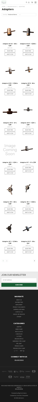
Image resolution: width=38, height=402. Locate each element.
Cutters (19, 336)
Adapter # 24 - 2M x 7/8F (10, 45)
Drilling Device (19, 339)
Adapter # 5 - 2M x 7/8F (10, 203)
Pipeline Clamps (19, 346)
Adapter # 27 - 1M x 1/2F (28, 242)
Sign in (15, 314)
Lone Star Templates (22, 395)
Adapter (19, 327)
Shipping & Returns (19, 309)
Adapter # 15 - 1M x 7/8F (28, 84)
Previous (3, 400)
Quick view (10, 51)
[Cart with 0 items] (32, 2)
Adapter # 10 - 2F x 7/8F (10, 124)
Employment (19, 304)
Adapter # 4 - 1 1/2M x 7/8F (28, 203)
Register (22, 314)
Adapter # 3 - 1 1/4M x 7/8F (10, 242)
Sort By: (5, 14)
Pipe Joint (19, 343)
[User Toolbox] (29, 2)
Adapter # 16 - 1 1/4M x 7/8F (10, 84)
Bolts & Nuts (19, 331)
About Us (19, 300)
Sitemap (19, 316)
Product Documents (19, 307)
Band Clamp (19, 329)
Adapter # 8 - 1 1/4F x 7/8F (10, 163)
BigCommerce (22, 393)
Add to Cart (10, 54)
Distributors (19, 302)
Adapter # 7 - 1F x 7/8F (28, 162)
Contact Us (19, 312)
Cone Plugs (19, 334)
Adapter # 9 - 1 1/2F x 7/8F (28, 124)
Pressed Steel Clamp (19, 348)
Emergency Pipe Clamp (19, 341)
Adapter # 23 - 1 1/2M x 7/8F (28, 45)
